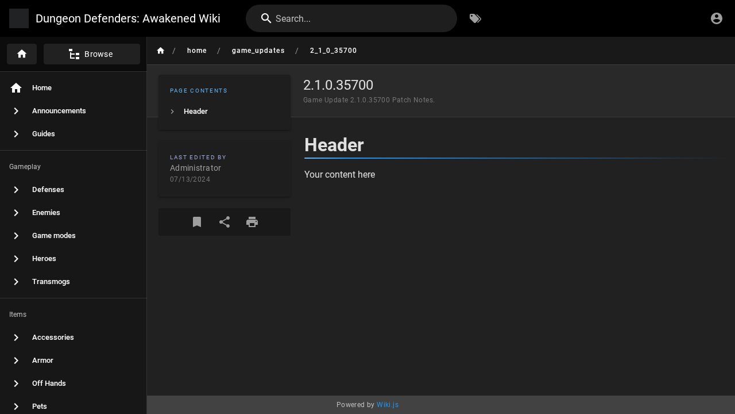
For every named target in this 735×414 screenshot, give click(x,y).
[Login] (716, 18)
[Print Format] (252, 222)
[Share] (224, 222)
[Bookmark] (197, 222)
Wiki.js (388, 405)
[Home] (22, 54)
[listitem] (224, 111)
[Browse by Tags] (475, 18)
